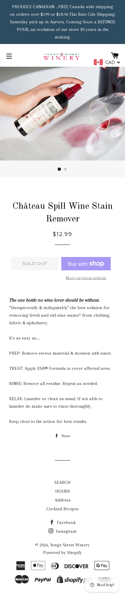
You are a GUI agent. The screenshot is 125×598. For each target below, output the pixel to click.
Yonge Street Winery (70, 545)
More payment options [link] (86, 277)
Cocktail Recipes (62, 509)
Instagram (66, 531)
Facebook (66, 522)
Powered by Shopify (62, 552)
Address (63, 500)
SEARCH (62, 482)
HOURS (62, 491)
